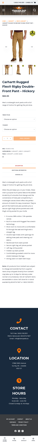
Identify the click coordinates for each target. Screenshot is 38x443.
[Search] (34, 10)
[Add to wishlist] (3, 156)
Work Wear (18, 154)
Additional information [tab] (19, 170)
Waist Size (6, 115)
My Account (10, 419)
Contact (20, 419)
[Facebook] (15, 431)
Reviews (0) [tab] (19, 174)
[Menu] (3, 10)
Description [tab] (19, 165)
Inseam (5, 125)
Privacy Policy (23, 422)
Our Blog (13, 422)
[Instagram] (23, 431)
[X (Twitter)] (19, 431)
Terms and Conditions (19, 425)
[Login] (3, 2)
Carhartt (14, 151)
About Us (29, 419)
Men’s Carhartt (25, 151)
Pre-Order (24, 138)
